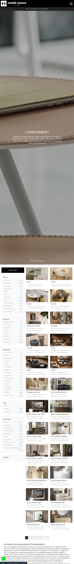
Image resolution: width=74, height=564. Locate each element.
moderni (7, 412)
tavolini (6, 342)
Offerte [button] (6, 457)
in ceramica (8, 353)
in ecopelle (8, 358)
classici (6, 406)
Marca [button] (5, 277)
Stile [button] (4, 403)
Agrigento (7, 425)
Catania (7, 434)
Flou (5, 294)
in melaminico (9, 378)
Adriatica (7, 280)
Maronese (7, 297)
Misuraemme (8, 303)
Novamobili (8, 311)
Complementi (44, 9)
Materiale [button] (6, 350)
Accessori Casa (34, 9)
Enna (6, 436)
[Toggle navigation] (71, 3)
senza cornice (9, 395)
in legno (7, 370)
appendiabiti (8, 322)
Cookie (9, 563)
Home (27, 9)
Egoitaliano (8, 286)
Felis (5, 292)
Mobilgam (7, 306)
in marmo (7, 372)
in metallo (7, 381)
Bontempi (7, 283)
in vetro (6, 392)
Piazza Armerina (9, 442)
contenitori (8, 325)
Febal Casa (8, 289)
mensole (7, 328)
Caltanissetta (8, 431)
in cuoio (7, 355)
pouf (5, 331)
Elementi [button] (6, 319)
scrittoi (6, 333)
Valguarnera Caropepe (12, 448)
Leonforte (7, 439)
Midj (5, 300)
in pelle (6, 384)
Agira (6, 422)
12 (47, 537)
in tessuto (7, 389)
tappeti (6, 339)
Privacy (3, 563)
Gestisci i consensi (20, 563)
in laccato (7, 367)
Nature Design (9, 309)
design (6, 409)
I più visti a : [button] (7, 419)
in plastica (7, 387)
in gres (6, 361)
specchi (7, 336)
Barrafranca (8, 428)
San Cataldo (8, 445)
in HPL (6, 364)
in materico (8, 375)
